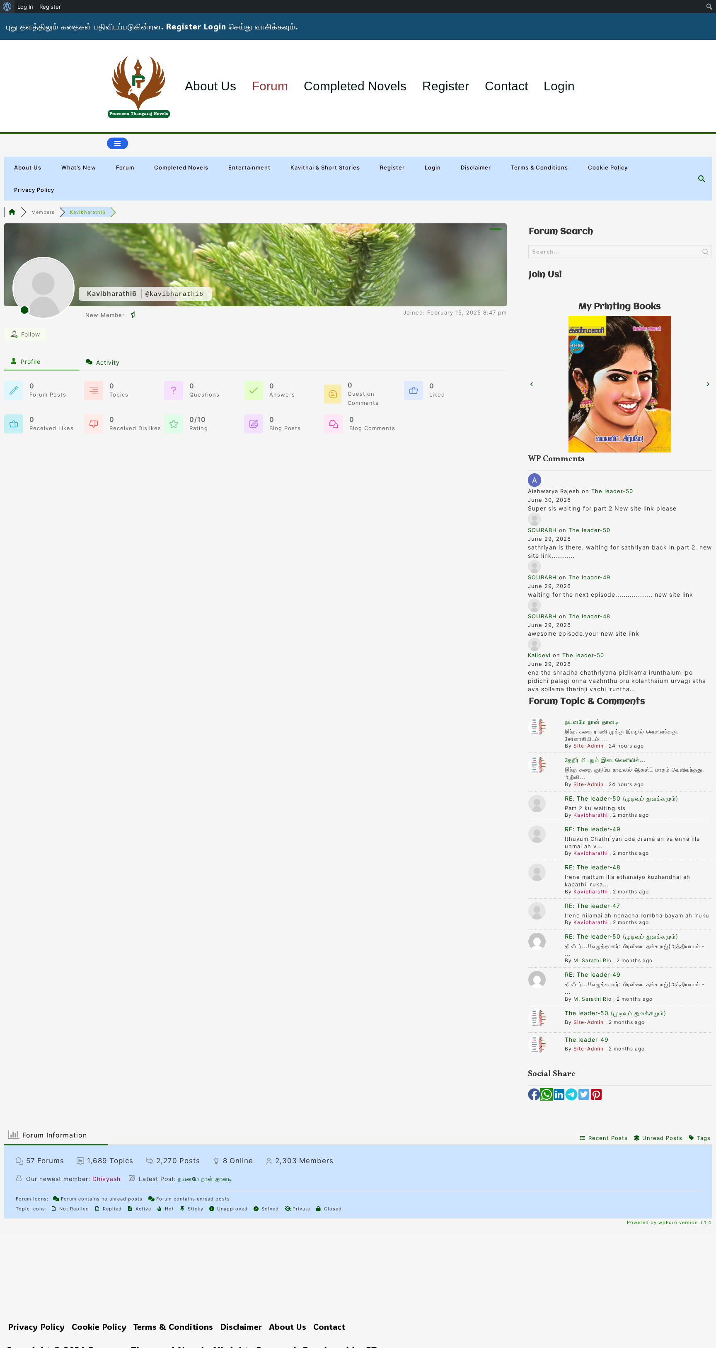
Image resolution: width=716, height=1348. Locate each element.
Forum (270, 86)
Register (445, 86)
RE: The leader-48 (593, 867)
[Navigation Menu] (117, 143)
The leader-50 (612, 491)
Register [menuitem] (50, 6)
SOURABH (542, 530)
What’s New (78, 167)
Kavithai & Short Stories (325, 167)
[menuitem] (7, 6)
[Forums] (12, 212)
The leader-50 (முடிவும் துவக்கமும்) (615, 1012)
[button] (532, 384)
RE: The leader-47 (592, 905)
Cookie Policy (608, 167)
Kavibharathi (590, 815)
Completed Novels (355, 86)
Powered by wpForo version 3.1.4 (668, 1222)
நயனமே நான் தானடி (592, 721)
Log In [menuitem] (25, 6)
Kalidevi (539, 655)
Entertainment (249, 167)
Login (559, 86)
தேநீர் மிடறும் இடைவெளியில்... (605, 759)
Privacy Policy (34, 189)
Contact (506, 86)
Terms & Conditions (539, 167)
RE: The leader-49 (593, 829)
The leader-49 (589, 577)
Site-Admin (588, 746)
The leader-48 (589, 616)
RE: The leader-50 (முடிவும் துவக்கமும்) (621, 798)
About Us (210, 86)
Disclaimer (476, 167)
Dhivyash (106, 1178)
